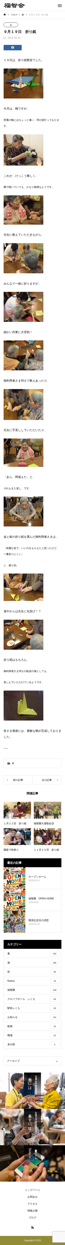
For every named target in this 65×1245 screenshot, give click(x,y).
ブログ (32, 1217)
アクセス (32, 1203)
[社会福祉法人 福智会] (14, 5)
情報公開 (32, 1210)
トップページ (32, 1189)
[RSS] (32, 1227)
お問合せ (32, 1196)
